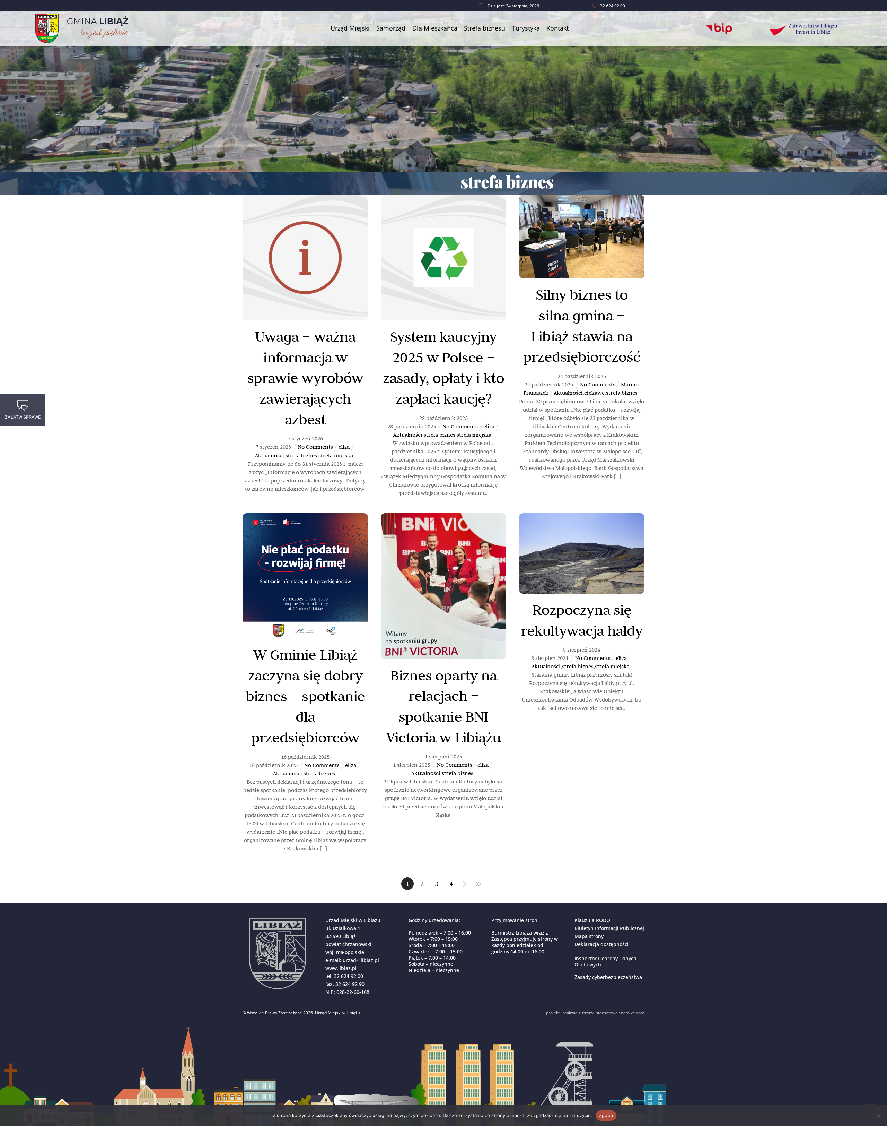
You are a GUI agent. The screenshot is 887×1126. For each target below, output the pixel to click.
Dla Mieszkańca (434, 28)
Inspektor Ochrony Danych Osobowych (605, 961)
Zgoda (606, 1115)
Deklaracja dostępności (601, 944)
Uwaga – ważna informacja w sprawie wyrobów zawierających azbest (305, 377)
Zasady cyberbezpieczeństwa (608, 977)
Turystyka (526, 28)
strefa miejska (335, 455)
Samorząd (390, 28)
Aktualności (269, 455)
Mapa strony (589, 936)
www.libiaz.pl (341, 968)
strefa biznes (301, 455)
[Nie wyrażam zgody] (878, 1115)
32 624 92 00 (348, 976)
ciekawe (594, 392)
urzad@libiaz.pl (361, 960)
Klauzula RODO (592, 920)
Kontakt (557, 28)
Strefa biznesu (484, 28)
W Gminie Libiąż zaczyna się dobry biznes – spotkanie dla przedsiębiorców (305, 695)
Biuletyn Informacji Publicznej (609, 928)
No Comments (315, 447)
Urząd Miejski (350, 28)
